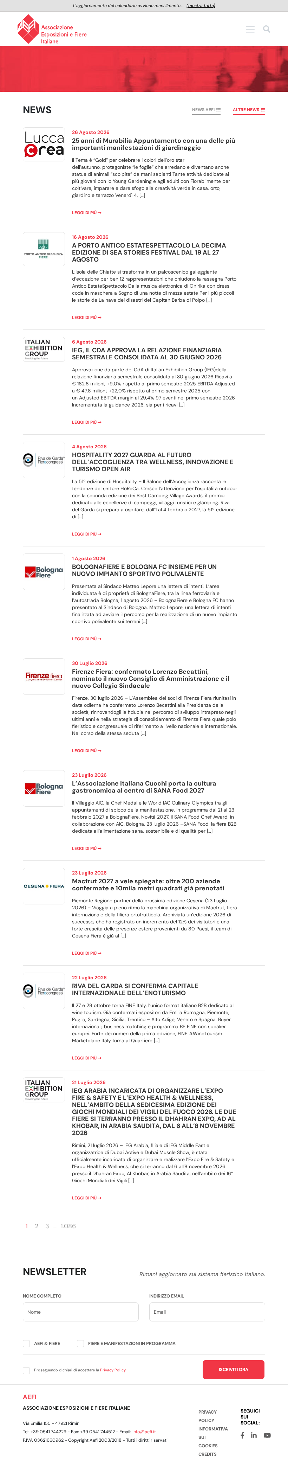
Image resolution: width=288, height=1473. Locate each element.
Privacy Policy (113, 1370)
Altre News (246, 110)
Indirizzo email (166, 1296)
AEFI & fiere (47, 1343)
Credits (207, 1454)
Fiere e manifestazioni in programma (132, 1343)
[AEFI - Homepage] (52, 29)
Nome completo (42, 1296)
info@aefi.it (144, 1432)
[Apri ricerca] (266, 30)
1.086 (68, 1226)
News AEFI (203, 110)
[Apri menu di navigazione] (250, 29)
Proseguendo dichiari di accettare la (80, 1370)
